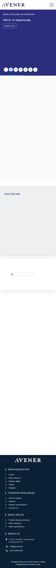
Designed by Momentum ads (28, 564)
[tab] (6, 70)
